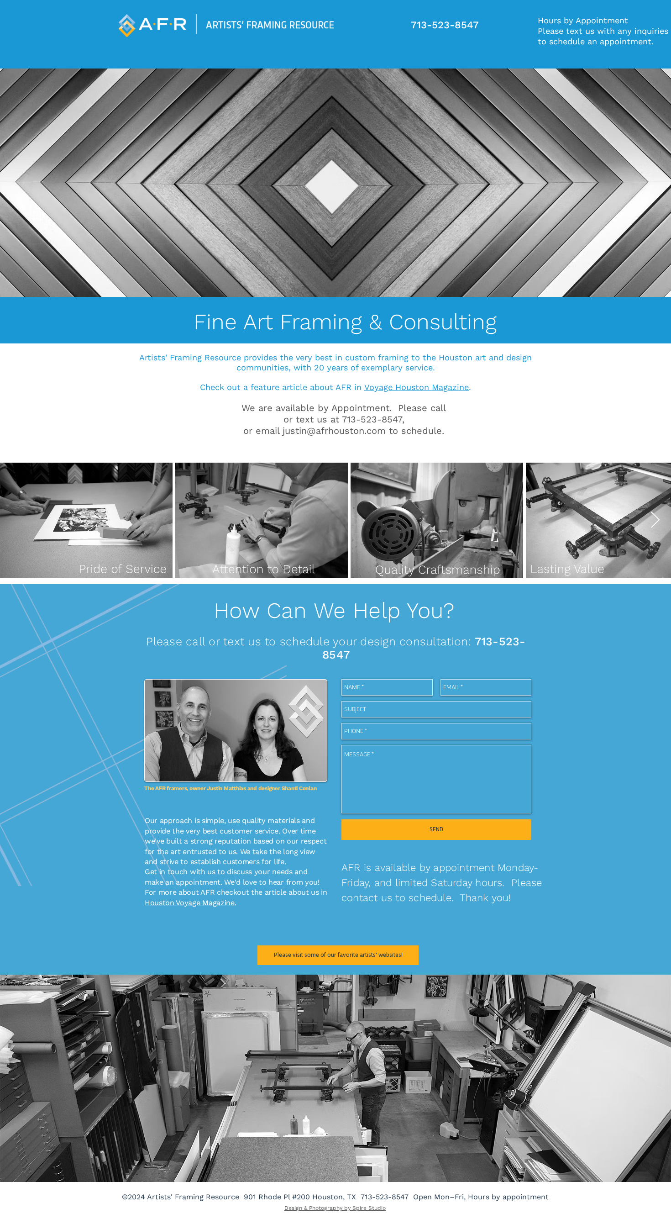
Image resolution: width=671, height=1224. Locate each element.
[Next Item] (655, 520)
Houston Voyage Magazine (190, 902)
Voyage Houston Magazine (416, 387)
